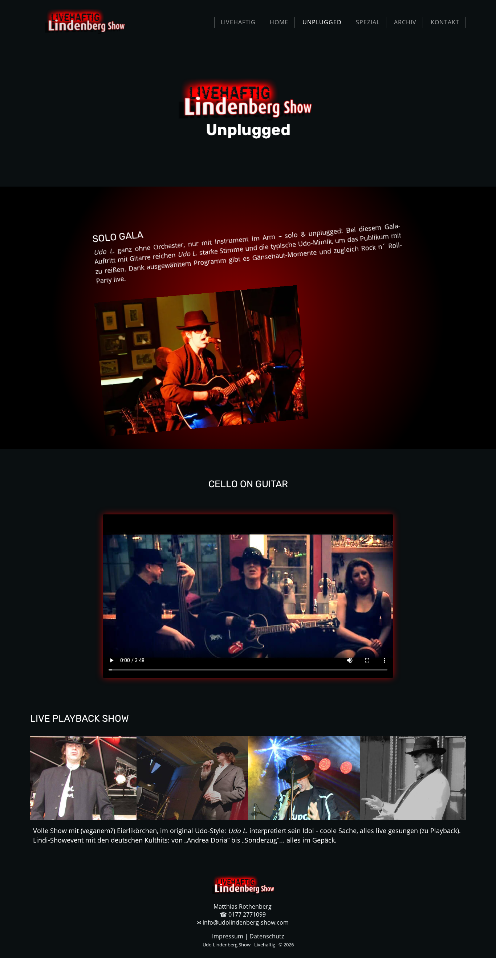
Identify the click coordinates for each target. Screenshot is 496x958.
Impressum (227, 936)
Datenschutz (266, 936)
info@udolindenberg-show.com (246, 922)
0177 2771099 (247, 914)
